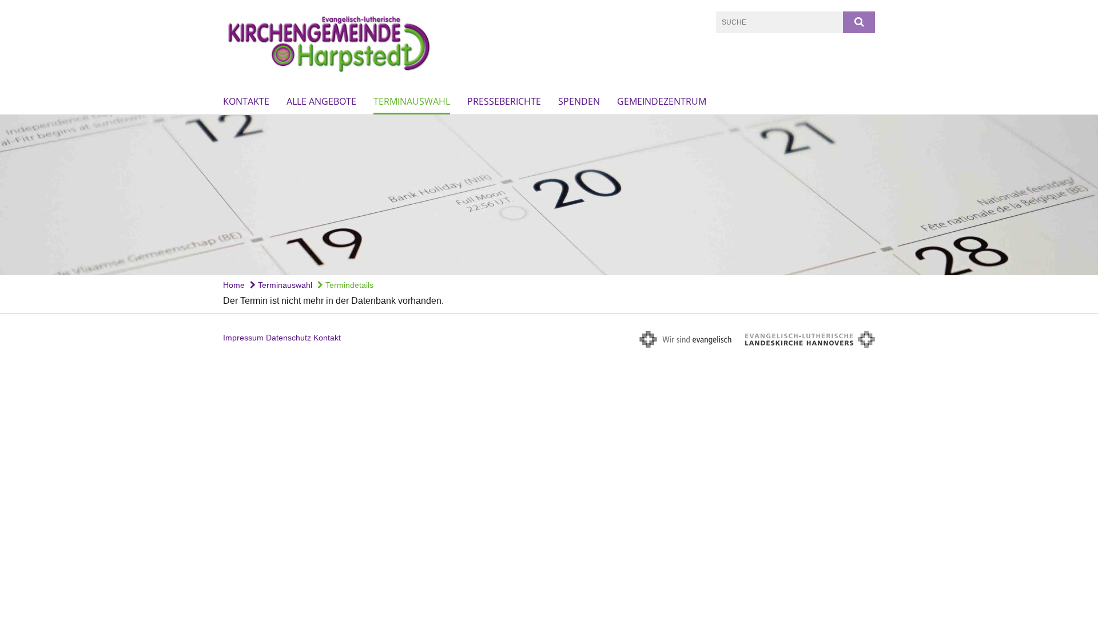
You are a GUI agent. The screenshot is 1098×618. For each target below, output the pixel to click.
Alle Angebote (321, 101)
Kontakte (246, 101)
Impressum (243, 337)
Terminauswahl (411, 101)
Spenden (579, 101)
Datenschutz (288, 337)
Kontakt (327, 337)
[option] (549, 195)
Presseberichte (504, 101)
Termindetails (348, 285)
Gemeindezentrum (661, 101)
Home (234, 285)
